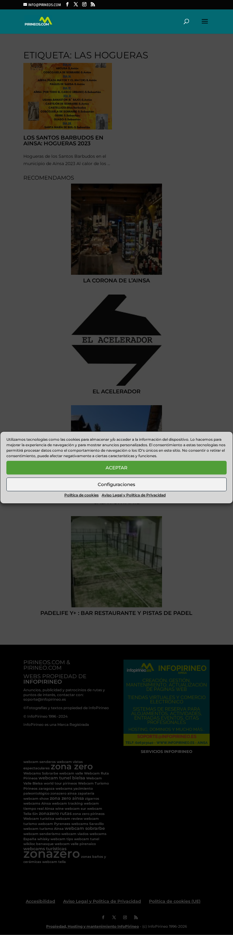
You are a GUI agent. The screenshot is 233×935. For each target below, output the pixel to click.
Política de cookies (81, 495)
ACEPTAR (116, 468)
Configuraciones (116, 484)
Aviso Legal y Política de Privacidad (134, 495)
